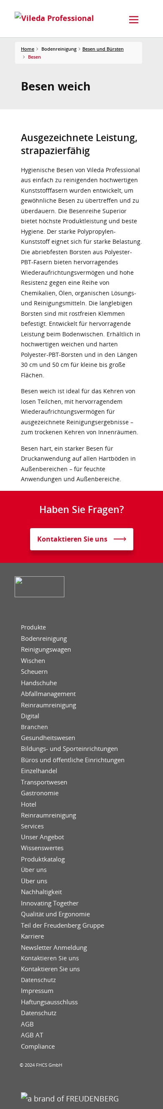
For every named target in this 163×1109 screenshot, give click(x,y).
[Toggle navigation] (133, 19)
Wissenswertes (42, 848)
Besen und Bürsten (103, 49)
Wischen (33, 661)
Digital (30, 716)
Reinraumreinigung (48, 705)
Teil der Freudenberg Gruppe (62, 925)
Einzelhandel (39, 771)
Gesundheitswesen (48, 738)
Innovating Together (50, 903)
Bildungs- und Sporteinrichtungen (69, 749)
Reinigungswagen (46, 649)
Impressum (37, 991)
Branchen (34, 727)
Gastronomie (40, 793)
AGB (27, 1024)
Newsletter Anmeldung (54, 948)
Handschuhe (39, 683)
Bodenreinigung (44, 638)
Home (27, 49)
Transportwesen (44, 782)
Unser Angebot (42, 837)
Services (32, 826)
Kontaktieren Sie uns (50, 958)
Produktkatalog (43, 859)
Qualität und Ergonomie (55, 914)
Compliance (38, 1046)
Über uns (34, 870)
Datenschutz (38, 980)
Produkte (33, 627)
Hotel (28, 804)
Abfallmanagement (48, 694)
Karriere (32, 936)
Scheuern (34, 672)
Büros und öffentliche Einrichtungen (73, 760)
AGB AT (32, 1035)
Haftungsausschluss (49, 1002)
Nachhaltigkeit (41, 892)
